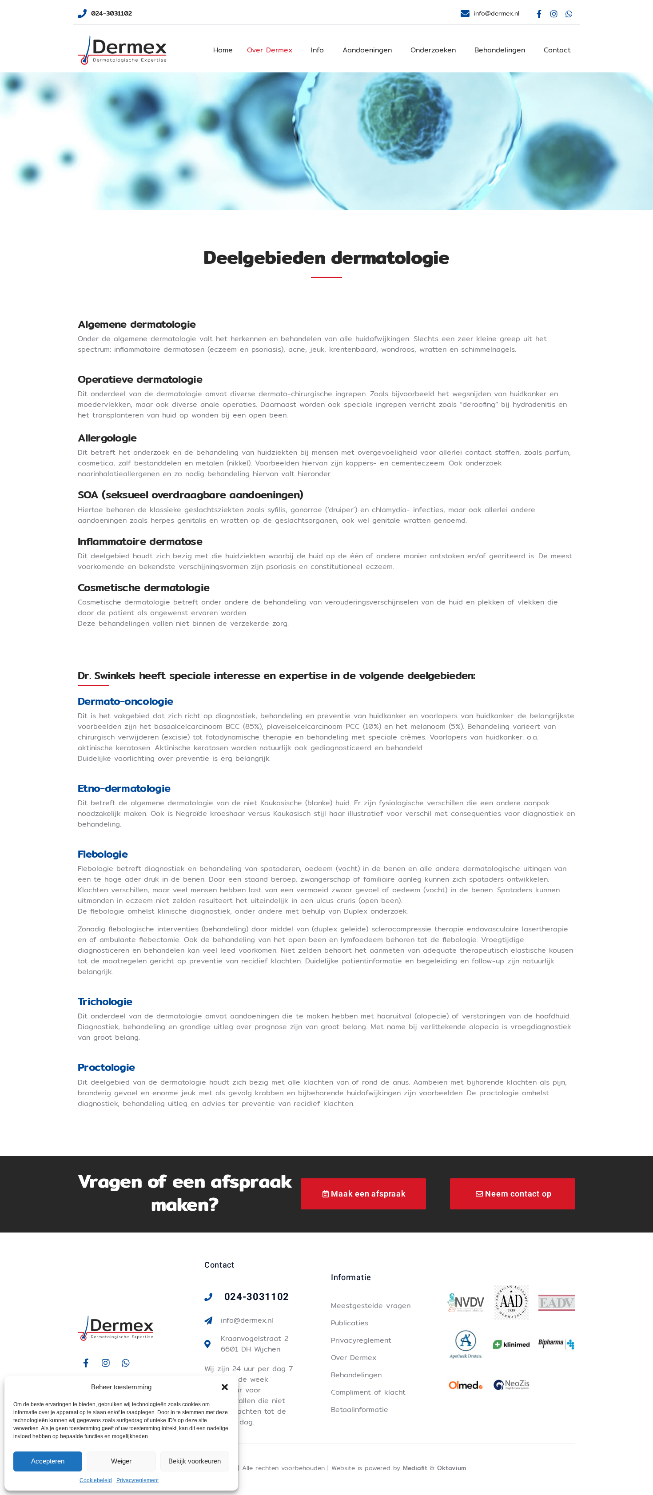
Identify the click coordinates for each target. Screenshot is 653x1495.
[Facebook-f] (539, 14)
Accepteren (47, 1461)
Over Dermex (269, 50)
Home (223, 50)
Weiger (121, 1461)
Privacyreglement (137, 1480)
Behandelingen (499, 50)
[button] (224, 1387)
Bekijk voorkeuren (194, 1461)
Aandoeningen (367, 50)
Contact (557, 50)
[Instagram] (553, 14)
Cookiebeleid (96, 1480)
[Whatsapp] (568, 14)
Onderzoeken (433, 50)
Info (317, 50)
